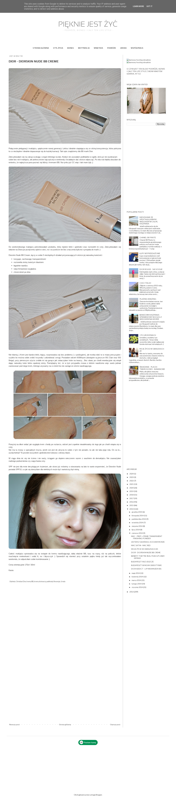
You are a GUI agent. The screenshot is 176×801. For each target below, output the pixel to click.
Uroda (63, 581)
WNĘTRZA (98, 48)
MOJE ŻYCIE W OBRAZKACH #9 (152, 350)
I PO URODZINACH (148, 335)
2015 (131, 505)
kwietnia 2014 (137, 577)
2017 (131, 498)
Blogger (99, 795)
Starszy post (115, 724)
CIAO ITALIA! (145, 283)
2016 (131, 502)
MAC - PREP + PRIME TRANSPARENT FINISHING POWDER (146, 537)
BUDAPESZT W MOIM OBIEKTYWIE (146, 565)
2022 (131, 481)
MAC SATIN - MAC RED (140, 545)
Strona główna (65, 724)
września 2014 (138, 522)
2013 (131, 592)
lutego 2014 (137, 584)
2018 (131, 495)
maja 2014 (136, 573)
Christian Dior (21, 581)
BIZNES (70, 48)
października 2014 (139, 519)
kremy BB (30, 581)
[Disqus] (65, 622)
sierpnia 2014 (137, 526)
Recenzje (57, 581)
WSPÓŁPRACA (137, 48)
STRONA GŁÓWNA (41, 48)
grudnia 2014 (137, 512)
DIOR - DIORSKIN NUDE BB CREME (146, 552)
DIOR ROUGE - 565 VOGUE (151, 269)
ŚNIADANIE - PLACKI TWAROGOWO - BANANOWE (152, 368)
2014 (131, 509)
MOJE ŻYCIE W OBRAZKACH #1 (144, 549)
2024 (131, 474)
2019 (131, 491)
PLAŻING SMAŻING (148, 299)
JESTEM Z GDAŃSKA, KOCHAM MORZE (148, 542)
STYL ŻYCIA (58, 48)
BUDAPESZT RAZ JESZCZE (142, 562)
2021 (131, 484)
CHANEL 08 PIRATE (148, 237)
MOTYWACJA (84, 48)
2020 (131, 488)
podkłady (50, 581)
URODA (123, 48)
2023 (131, 477)
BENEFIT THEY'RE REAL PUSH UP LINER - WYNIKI (147, 557)
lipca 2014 (136, 529)
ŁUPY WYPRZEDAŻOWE (150, 253)
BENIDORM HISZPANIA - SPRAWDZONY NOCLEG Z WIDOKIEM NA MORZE (151, 317)
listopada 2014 (138, 515)
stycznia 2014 (137, 587)
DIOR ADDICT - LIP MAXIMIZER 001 (146, 569)
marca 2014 (136, 580)
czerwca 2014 (137, 533)
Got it (149, 6)
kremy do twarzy (40, 581)
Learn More (138, 6)
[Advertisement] (146, 168)
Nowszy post (14, 724)
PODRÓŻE (111, 48)
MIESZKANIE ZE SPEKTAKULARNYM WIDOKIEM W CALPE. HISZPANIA (149, 220)
